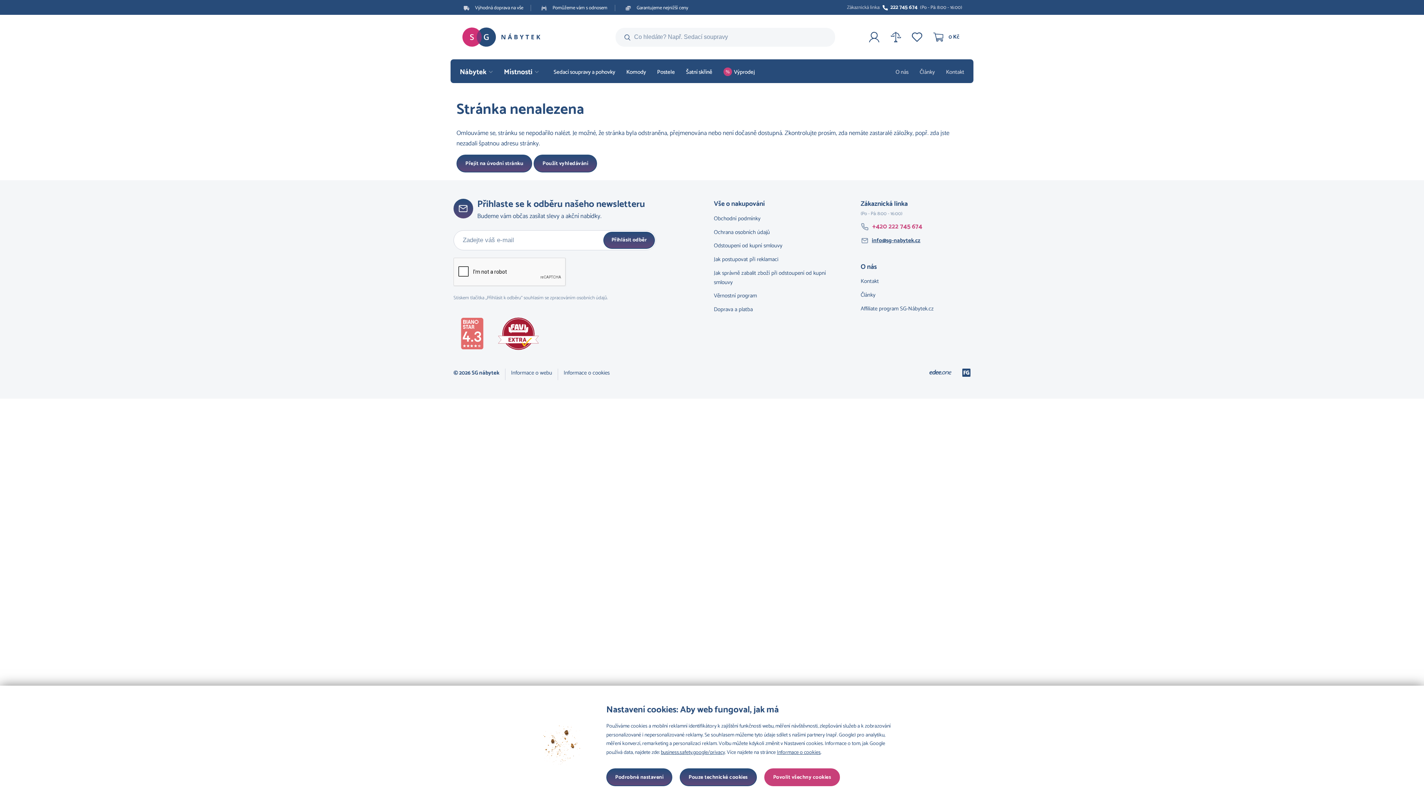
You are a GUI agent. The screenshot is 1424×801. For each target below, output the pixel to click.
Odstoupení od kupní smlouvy (748, 245)
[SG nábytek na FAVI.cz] (522, 335)
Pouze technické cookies (718, 777)
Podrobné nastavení (639, 777)
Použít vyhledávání (565, 163)
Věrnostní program (735, 295)
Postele (666, 72)
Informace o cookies (587, 373)
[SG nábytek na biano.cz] (476, 335)
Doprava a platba (733, 309)
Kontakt (955, 72)
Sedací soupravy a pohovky (584, 72)
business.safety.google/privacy (693, 752)
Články (927, 72)
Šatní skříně (699, 72)
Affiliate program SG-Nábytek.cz (897, 308)
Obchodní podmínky (737, 218)
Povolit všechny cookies (802, 777)
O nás (902, 72)
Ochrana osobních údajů (742, 232)
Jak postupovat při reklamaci (746, 259)
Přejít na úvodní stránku (494, 163)
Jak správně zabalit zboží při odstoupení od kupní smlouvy (770, 277)
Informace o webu (531, 373)
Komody (636, 72)
